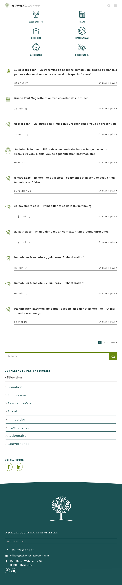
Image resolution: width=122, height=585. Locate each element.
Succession (16, 395)
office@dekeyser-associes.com (29, 555)
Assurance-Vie (19, 403)
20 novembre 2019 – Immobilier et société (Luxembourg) (53, 205)
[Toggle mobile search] (109, 5)
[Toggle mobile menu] (115, 5)
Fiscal (12, 411)
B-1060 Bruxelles (21, 565)
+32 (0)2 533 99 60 (22, 550)
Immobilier (16, 419)
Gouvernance (18, 443)
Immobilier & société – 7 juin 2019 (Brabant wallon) (49, 257)
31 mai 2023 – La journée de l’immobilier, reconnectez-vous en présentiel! (65, 123)
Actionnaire (17, 435)
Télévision (14, 377)
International (18, 427)
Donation (14, 387)
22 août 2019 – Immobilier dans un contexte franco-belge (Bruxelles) (61, 231)
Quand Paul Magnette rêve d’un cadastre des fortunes (51, 98)
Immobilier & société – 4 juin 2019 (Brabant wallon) (49, 283)
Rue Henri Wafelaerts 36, (26, 561)
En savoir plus (107, 83)
